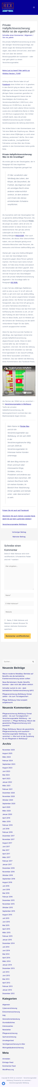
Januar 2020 (7, 814)
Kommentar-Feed (9, 1066)
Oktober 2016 (7, 875)
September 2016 (8, 879)
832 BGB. (14, 282)
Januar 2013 (7, 990)
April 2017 (6, 854)
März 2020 (6, 811)
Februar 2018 (7, 832)
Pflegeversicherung (9, 1033)
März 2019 (6, 821)
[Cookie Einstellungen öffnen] (3, 1084)
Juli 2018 (5, 829)
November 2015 (8, 904)
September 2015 (8, 911)
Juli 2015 (5, 918)
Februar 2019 (7, 825)
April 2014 (6, 958)
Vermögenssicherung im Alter (13, 1044)
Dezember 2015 (8, 900)
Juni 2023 (6, 771)
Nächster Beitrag (19, 536)
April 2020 (6, 807)
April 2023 (6, 778)
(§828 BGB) (19, 236)
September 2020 (8, 804)
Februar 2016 (7, 897)
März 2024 (6, 757)
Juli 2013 (5, 972)
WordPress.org (8, 1070)
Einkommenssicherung (11, 1012)
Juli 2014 (5, 947)
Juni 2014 (6, 950)
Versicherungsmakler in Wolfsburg (18, 404)
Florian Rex (24, 426)
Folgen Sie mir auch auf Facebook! (15, 510)
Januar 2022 (7, 782)
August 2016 (7, 882)
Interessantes (7, 1026)
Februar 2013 (7, 986)
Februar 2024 (7, 761)
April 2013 (6, 983)
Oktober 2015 (7, 907)
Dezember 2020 (8, 793)
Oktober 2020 (7, 800)
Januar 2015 (7, 940)
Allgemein (28, 35)
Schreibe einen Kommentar (12, 35)
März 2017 (6, 857)
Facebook (6, 84)
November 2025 (8, 750)
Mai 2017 (5, 850)
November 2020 (8, 796)
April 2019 (6, 818)
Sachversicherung (9, 1037)
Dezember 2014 (8, 943)
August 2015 (7, 915)
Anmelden (6, 1059)
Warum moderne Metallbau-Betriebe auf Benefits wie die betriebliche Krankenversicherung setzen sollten (17, 676)
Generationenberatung (11, 1019)
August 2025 (7, 753)
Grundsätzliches (8, 1022)
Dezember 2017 (8, 836)
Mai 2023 (6, 775)
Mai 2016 (5, 893)
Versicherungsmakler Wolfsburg (14, 524)
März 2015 (6, 932)
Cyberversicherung (9, 1008)
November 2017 (8, 839)
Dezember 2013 (8, 968)
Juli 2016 (5, 886)
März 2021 (6, 786)
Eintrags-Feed (7, 1062)
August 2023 (7, 768)
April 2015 (6, 929)
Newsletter (6, 1030)
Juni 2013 (6, 975)
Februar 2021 (7, 789)
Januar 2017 (7, 864)
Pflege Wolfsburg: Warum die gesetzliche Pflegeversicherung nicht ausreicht (18, 723)
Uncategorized (8, 1040)
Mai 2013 (5, 979)
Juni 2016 (6, 889)
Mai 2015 (5, 925)
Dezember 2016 (8, 868)
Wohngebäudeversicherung (13, 1048)
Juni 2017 (6, 846)
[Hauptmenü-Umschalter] (34, 7)
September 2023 (8, 764)
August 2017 (7, 843)
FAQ (3, 1015)
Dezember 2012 (8, 993)
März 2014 (6, 961)
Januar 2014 (7, 965)
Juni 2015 (6, 922)
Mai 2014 (5, 954)
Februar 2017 (7, 861)
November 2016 (8, 872)
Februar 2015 (7, 936)
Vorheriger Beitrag (19, 532)
